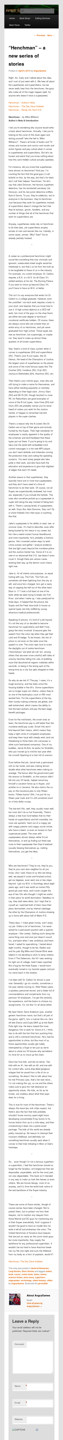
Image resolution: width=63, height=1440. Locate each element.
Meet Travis (14, 24)
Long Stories (15, 1271)
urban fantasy (39, 1280)
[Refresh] (37, 1429)
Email (20, 1402)
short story (29, 1277)
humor (43, 1274)
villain (49, 1280)
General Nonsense (40, 1268)
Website (19, 1419)
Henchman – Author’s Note (22, 102)
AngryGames (39, 70)
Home (12, 18)
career (17, 1274)
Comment (19, 1344)
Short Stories (28, 1271)
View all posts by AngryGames (35, 1305)
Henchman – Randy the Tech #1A (25, 109)
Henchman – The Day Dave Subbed (26, 106)
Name (20, 1386)
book (11, 1274)
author (49, 1271)
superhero (40, 1277)
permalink (43, 1283)
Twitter (27, 24)
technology (26, 1280)
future (36, 1274)
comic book (27, 1274)
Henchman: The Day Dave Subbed (25, 1261)
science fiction (16, 1277)
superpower (14, 1280)
